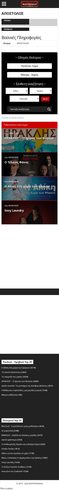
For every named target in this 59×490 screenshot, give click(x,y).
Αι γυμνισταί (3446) (10, 430)
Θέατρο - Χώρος (29, 74)
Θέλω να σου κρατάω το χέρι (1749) (18, 453)
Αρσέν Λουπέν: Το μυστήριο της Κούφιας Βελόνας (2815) (27, 385)
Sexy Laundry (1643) (11, 462)
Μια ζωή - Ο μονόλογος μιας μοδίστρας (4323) (23, 426)
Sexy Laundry (14, 210)
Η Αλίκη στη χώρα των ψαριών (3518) (19, 367)
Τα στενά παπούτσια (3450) (14, 372)
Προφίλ (7, 20)
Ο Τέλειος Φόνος (17, 162)
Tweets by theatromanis (13, 117)
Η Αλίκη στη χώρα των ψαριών (27, 186)
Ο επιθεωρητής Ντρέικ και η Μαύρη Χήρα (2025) (23, 444)
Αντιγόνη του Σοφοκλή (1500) (15, 471)
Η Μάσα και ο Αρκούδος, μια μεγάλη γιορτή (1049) (24, 390)
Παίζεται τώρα (29, 66)
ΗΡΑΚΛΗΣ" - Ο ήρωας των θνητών (29, 138)
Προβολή (8, 29)
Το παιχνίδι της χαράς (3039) (15, 376)
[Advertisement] (29, 255)
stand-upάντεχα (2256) (12, 439)
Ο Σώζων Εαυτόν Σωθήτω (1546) (16, 466)
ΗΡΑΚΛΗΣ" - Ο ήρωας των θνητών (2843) (20, 381)
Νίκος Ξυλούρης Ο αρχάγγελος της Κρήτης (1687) (25, 457)
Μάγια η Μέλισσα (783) (12, 394)
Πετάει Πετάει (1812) (11, 448)
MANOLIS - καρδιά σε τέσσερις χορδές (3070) (22, 435)
